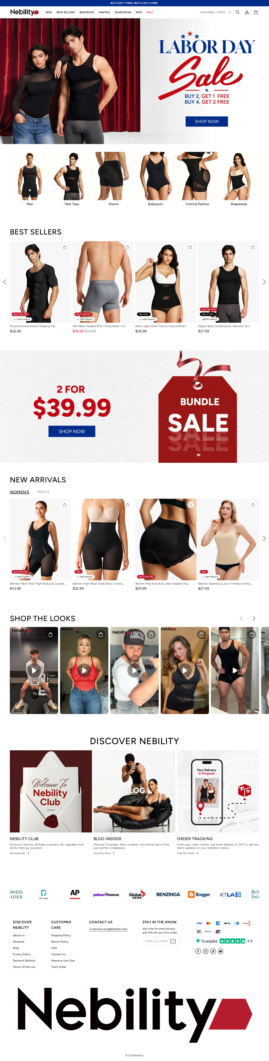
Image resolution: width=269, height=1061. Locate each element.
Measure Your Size (63, 960)
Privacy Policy (22, 954)
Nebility (139, 1055)
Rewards (18, 941)
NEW (49, 12)
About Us (19, 935)
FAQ (54, 948)
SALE (150, 12)
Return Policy (60, 941)
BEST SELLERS (66, 12)
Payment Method (24, 960)
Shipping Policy (61, 935)
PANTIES (104, 12)
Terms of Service (24, 967)
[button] (237, 12)
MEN (139, 12)
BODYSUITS (87, 12)
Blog (16, 948)
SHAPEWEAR (123, 12)
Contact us (58, 954)
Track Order (59, 967)
